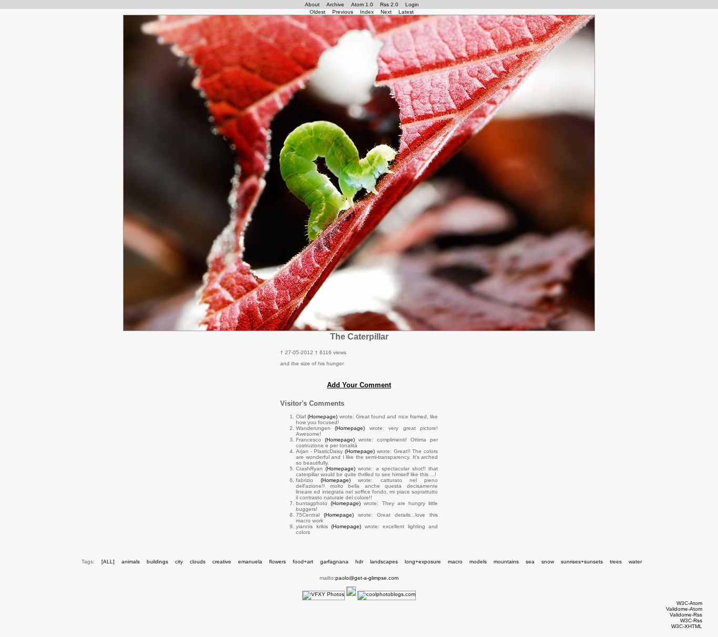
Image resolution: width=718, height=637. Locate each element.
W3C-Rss (691, 620)
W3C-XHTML (686, 626)
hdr (359, 561)
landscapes (384, 561)
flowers (277, 561)
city (179, 561)
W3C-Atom (689, 603)
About (312, 4)
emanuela (250, 561)
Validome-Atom (684, 609)
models (478, 561)
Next (386, 12)
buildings (157, 561)
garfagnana (334, 561)
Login (412, 4)
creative (221, 561)
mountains (506, 561)
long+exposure (423, 561)
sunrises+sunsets (582, 561)
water (635, 561)
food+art (303, 561)
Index (367, 12)
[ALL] (108, 561)
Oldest (317, 12)
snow (547, 561)
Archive (335, 4)
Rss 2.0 (389, 4)
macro (455, 561)
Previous (342, 12)
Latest (406, 12)
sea (530, 561)
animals (130, 561)
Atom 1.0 (362, 4)
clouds (198, 561)
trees (616, 561)
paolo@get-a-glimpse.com (366, 578)
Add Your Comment (359, 385)
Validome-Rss (686, 615)
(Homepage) (322, 416)
